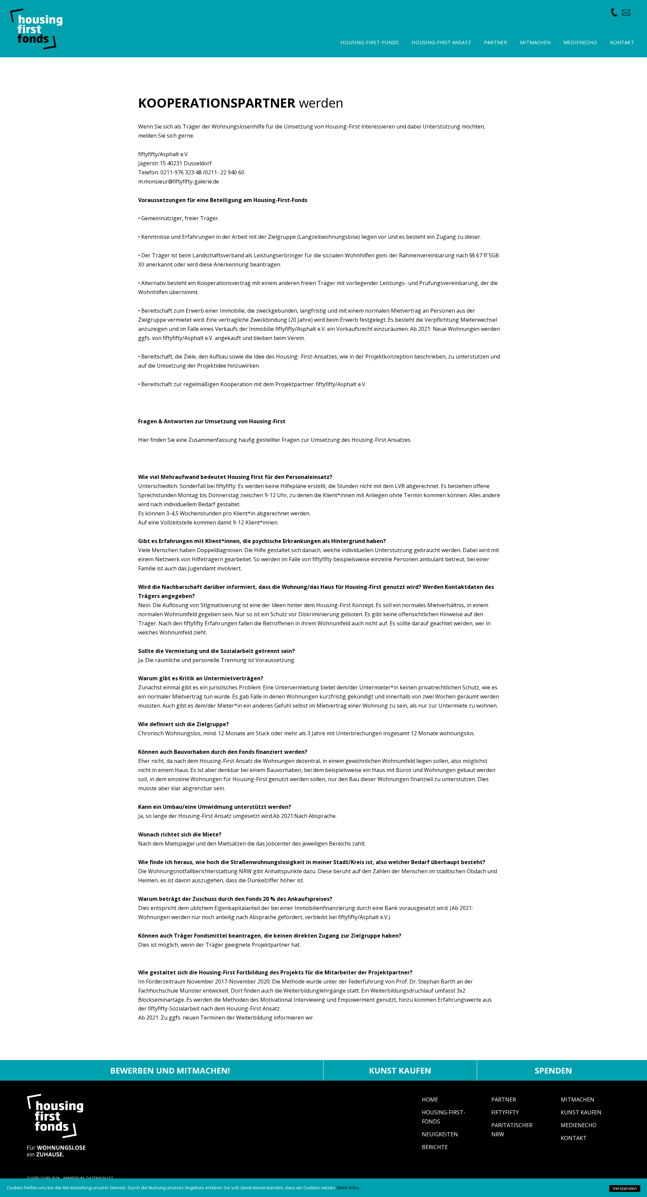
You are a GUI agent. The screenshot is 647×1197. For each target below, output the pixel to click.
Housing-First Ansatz (441, 42)
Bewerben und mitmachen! (170, 1070)
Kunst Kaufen (581, 1112)
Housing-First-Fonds (369, 42)
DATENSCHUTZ (99, 1177)
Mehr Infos (348, 1188)
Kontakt (574, 1138)
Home (430, 1099)
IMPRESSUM (73, 1177)
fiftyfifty (505, 1112)
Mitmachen (577, 1099)
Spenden (553, 1070)
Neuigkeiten (440, 1134)
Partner (503, 1099)
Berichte (435, 1147)
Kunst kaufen (400, 1070)
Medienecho (578, 1125)
